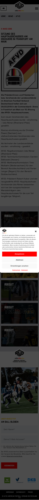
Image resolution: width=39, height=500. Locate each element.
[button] (36, 231)
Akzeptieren (19, 254)
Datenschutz (16, 270)
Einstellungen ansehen (19, 266)
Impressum (24, 270)
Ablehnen (19, 260)
